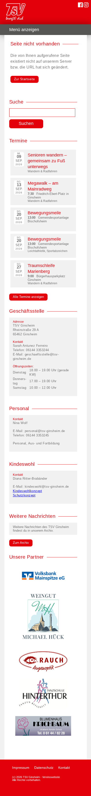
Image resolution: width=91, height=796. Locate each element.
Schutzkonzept (24, 495)
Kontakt (64, 768)
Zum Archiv (21, 543)
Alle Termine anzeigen (28, 297)
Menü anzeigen (24, 29)
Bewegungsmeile (44, 212)
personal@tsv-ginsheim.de (45, 431)
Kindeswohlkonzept (27, 491)
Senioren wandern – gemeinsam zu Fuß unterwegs (47, 161)
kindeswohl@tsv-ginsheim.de (47, 486)
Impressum (20, 768)
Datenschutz (43, 768)
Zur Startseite (24, 79)
